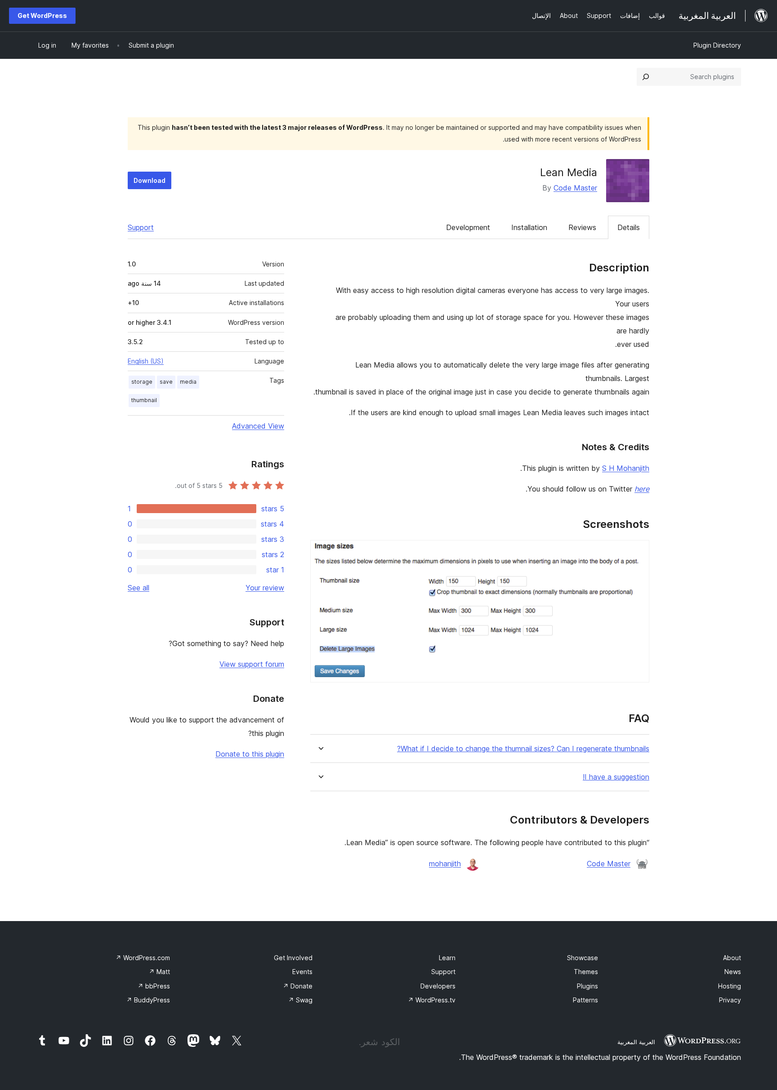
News (732, 971)
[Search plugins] (646, 77)
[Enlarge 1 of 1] (637, 552)
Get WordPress (42, 15)
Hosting (729, 986)
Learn (447, 958)
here (641, 488)
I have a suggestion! (616, 777)
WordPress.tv (431, 1000)
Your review (265, 587)
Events (302, 971)
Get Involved (293, 958)
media (188, 381)
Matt (159, 971)
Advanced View (258, 425)
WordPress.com (143, 958)
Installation (529, 227)
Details (628, 227)
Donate (298, 986)
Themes (586, 971)
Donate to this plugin (249, 753)
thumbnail (144, 400)
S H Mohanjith (625, 468)
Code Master (575, 187)
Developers (437, 986)
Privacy (730, 1000)
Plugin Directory (717, 45)
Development (468, 227)
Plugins (587, 986)
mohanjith (445, 863)
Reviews (582, 227)
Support (141, 227)
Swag (300, 1000)
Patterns (585, 1000)
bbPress (154, 986)
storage (141, 381)
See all (138, 587)
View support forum (251, 664)
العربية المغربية (636, 1042)
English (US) (146, 361)
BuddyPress (148, 1000)
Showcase (582, 958)
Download (149, 180)
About (732, 958)
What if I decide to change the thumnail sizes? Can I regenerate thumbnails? (523, 748)
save (166, 381)
